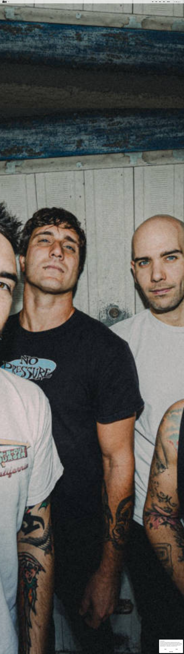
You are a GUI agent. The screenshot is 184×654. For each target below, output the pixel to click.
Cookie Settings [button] (171, 651)
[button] (8, 1)
